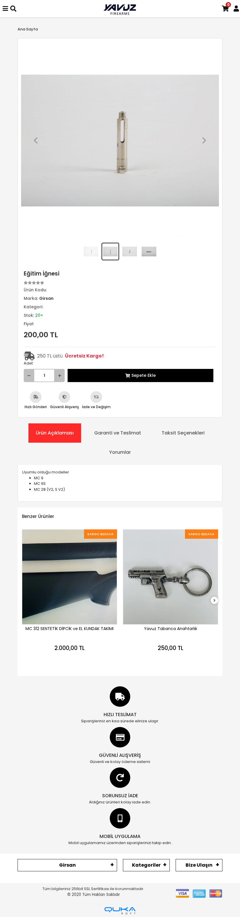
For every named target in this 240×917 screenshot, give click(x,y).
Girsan (67, 865)
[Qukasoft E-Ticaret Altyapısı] (120, 910)
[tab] (54, 433)
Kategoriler (146, 865)
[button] (36, 140)
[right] (215, 600)
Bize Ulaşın (199, 865)
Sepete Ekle (143, 375)
